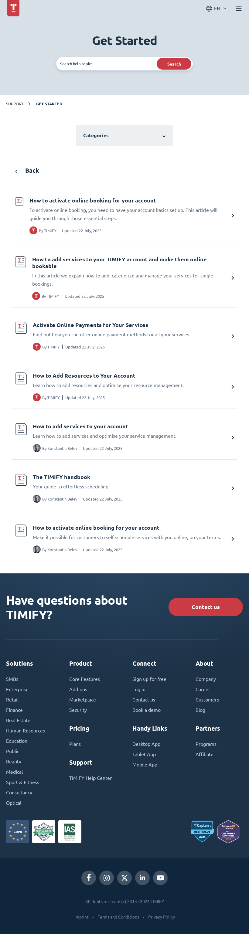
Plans (75, 744)
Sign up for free (149, 679)
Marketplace (82, 699)
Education (16, 741)
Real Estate (18, 720)
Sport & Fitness (22, 782)
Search (174, 63)
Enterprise (17, 689)
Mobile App (144, 764)
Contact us (206, 607)
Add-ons (78, 689)
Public (12, 751)
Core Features (84, 679)
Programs (206, 744)
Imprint (81, 917)
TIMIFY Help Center (90, 778)
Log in (138, 689)
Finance (14, 710)
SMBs (12, 679)
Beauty (13, 761)
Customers (207, 699)
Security (78, 710)
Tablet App (144, 754)
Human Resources (25, 730)
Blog (200, 710)
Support (14, 103)
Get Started (49, 103)
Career (203, 689)
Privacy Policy (161, 917)
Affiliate (204, 754)
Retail (12, 699)
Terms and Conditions (118, 917)
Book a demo (146, 710)
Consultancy (19, 792)
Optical (13, 803)
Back (31, 170)
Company (206, 679)
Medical (14, 772)
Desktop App (146, 744)
